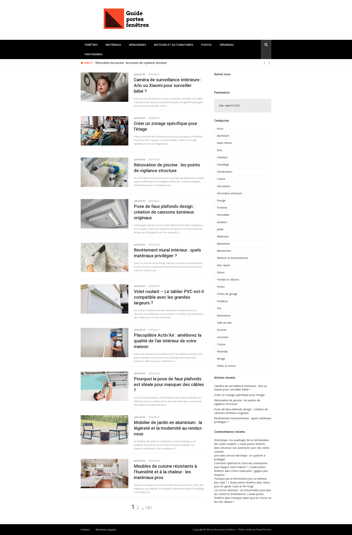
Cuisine (221, 179)
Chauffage (223, 164)
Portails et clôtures (228, 279)
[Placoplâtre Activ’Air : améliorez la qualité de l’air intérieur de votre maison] (104, 342)
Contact (85, 529)
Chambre (222, 157)
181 (148, 507)
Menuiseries (137, 44)
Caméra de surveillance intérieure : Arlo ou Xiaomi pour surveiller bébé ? (167, 85)
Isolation (222, 222)
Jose (216, 455)
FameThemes (263, 529)
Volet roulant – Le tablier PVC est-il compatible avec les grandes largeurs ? (169, 297)
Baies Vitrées (224, 143)
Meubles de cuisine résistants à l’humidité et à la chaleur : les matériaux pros (165, 472)
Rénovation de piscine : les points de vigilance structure (131, 63)
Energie (221, 200)
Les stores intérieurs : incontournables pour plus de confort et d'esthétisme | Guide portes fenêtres (242, 494)
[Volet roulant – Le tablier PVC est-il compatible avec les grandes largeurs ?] (104, 299)
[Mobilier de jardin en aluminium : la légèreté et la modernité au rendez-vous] (104, 430)
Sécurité (221, 330)
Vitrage (221, 358)
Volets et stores (226, 365)
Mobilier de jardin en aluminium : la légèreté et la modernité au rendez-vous (168, 428)
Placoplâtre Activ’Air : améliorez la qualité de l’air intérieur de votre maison (167, 341)
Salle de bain (224, 322)
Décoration (223, 186)
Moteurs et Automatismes (173, 44)
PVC (219, 308)
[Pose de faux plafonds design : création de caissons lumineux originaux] (104, 213)
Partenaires (93, 54)
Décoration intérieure (229, 193)
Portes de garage (227, 294)
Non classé (223, 265)
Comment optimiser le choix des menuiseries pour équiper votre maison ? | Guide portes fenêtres (241, 467)
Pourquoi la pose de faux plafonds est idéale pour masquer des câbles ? (169, 384)
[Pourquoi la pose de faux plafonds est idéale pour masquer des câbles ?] (104, 386)
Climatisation (224, 171)
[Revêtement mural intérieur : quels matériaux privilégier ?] (104, 257)
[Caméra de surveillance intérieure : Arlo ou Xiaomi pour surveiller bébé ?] (104, 87)
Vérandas (227, 44)
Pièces (221, 272)
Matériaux (113, 44)
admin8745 (139, 74)
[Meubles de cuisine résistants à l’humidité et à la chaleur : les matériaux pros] (104, 473)
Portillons (222, 301)
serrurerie (222, 337)
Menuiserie (223, 243)
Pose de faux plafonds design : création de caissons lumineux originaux (164, 212)
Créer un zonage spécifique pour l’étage (239, 395)
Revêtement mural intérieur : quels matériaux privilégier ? (242, 420)
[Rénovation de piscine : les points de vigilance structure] (104, 172)
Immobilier (223, 214)
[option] (183, 63)
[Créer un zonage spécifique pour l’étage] (104, 130)
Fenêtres (91, 44)
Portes (206, 44)
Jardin (220, 229)
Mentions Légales (106, 529)
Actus (220, 128)
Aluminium (223, 135)
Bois (219, 150)
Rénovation (223, 315)
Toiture (221, 344)
